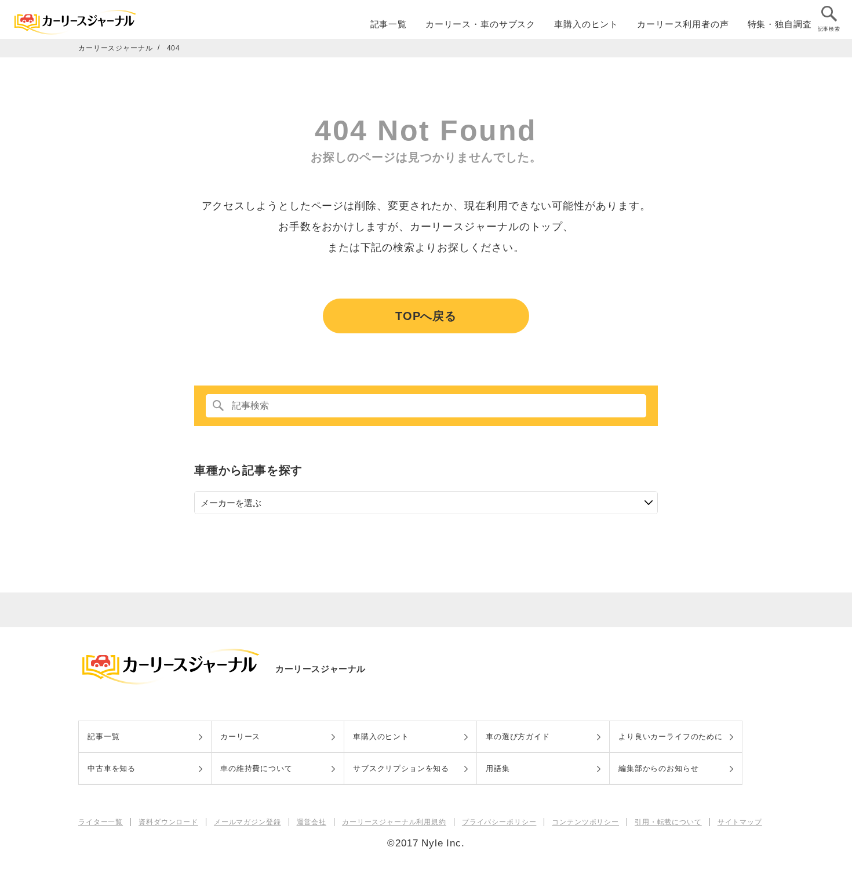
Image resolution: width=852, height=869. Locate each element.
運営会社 (311, 822)
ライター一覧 (100, 822)
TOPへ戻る (426, 316)
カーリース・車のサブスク (480, 24)
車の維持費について (256, 768)
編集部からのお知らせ (658, 768)
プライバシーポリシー (499, 822)
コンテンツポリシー (585, 822)
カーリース (240, 736)
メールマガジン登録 (247, 822)
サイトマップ (740, 822)
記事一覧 (388, 24)
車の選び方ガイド (518, 736)
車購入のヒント (586, 24)
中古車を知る (112, 768)
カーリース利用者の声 (683, 24)
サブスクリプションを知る (401, 768)
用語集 (498, 768)
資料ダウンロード (168, 822)
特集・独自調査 (780, 24)
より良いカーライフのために (670, 736)
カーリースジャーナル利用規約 (394, 822)
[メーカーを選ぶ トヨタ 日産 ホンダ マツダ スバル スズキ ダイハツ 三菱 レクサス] (426, 502)
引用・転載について (668, 822)
